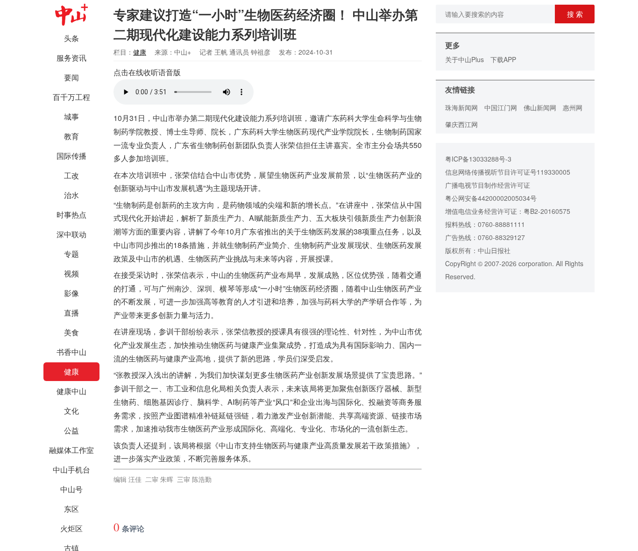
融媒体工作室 (71, 450)
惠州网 (572, 107)
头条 (71, 38)
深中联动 (71, 234)
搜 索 (575, 14)
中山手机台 (71, 469)
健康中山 (71, 391)
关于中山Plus (464, 59)
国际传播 (71, 155)
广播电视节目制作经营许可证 (487, 185)
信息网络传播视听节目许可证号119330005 (507, 172)
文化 (71, 410)
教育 (71, 136)
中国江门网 (500, 107)
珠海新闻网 (461, 107)
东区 (71, 508)
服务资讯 (71, 57)
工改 (71, 175)
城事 (71, 116)
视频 (71, 273)
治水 (71, 195)
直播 (71, 312)
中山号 (71, 489)
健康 (71, 371)
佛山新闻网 (540, 107)
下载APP (503, 59)
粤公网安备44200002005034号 (491, 198)
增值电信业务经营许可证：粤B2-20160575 (507, 211)
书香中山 (71, 351)
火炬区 (71, 528)
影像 (71, 293)
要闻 (71, 77)
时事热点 (71, 214)
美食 (71, 332)
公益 (71, 430)
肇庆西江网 (461, 124)
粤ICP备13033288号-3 (478, 158)
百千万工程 (71, 97)
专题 (71, 253)
